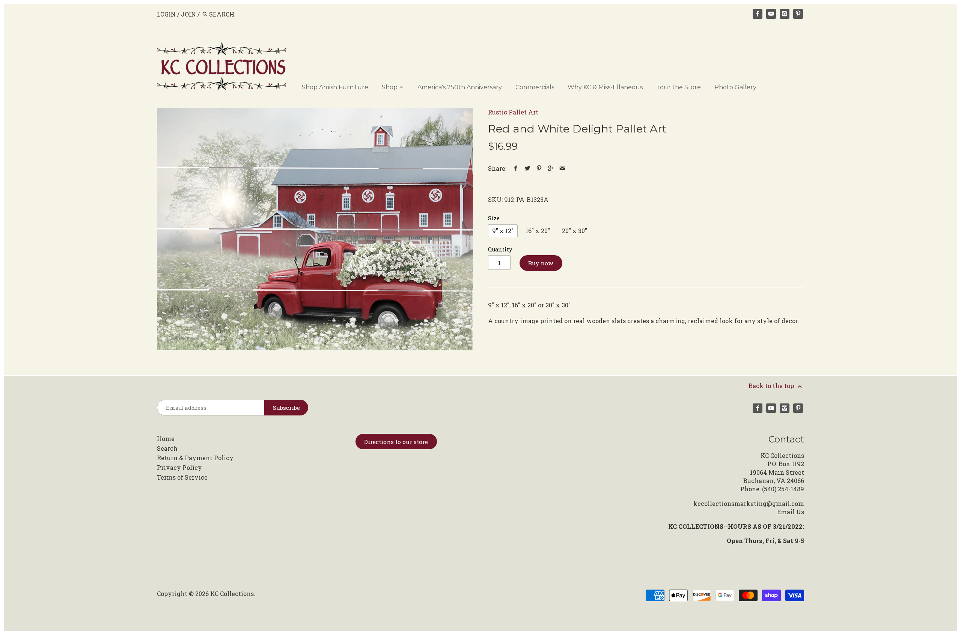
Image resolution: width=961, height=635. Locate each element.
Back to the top (772, 386)
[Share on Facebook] (516, 168)
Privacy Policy (179, 467)
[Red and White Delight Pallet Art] (315, 229)
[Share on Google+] (551, 168)
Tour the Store (678, 87)
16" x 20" (538, 231)
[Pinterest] (798, 14)
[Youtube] (771, 14)
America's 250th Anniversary (459, 87)
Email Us (790, 512)
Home (166, 438)
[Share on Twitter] (528, 168)
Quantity (500, 249)
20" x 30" (574, 231)
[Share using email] (562, 168)
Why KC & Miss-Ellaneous (605, 87)
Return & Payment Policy (195, 458)
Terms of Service (182, 477)
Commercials (534, 87)
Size (494, 218)
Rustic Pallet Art (513, 112)
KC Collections (232, 593)
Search (167, 448)
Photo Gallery (735, 87)
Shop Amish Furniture (335, 87)
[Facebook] (757, 14)
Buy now (540, 263)
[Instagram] (784, 14)
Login (166, 14)
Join (188, 14)
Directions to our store (396, 441)
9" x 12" (503, 231)
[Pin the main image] (539, 168)
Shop (390, 87)
